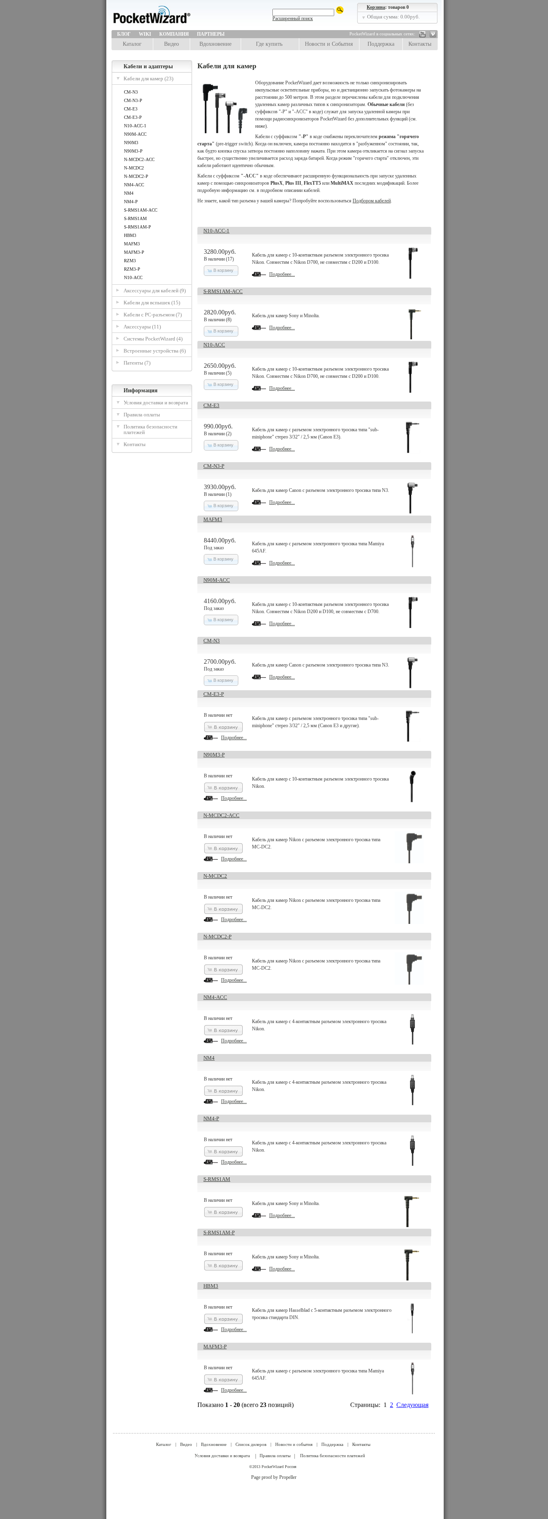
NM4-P (131, 201)
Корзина (376, 7)
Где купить (269, 44)
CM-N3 (131, 92)
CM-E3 (131, 108)
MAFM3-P (134, 252)
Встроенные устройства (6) (155, 351)
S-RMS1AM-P (137, 226)
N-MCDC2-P (136, 176)
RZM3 (130, 260)
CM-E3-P (133, 117)
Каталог (132, 44)
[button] (221, 270)
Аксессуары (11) (142, 327)
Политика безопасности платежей (150, 429)
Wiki (145, 34)
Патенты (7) (137, 363)
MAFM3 (132, 243)
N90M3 (131, 142)
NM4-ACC (134, 184)
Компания (174, 34)
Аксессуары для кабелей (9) (155, 290)
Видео (171, 44)
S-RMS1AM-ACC (140, 210)
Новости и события (294, 1444)
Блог (124, 34)
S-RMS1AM (135, 218)
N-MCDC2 (134, 167)
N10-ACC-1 (135, 125)
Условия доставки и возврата (156, 403)
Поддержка (380, 44)
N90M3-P (133, 151)
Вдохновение (215, 44)
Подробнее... (282, 274)
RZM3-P (132, 269)
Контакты (419, 44)
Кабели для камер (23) (148, 78)
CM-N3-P (133, 100)
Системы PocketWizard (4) (153, 339)
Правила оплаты (142, 415)
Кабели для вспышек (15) (152, 303)
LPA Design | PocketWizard (170, 17)
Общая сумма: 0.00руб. (393, 17)
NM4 (129, 193)
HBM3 (130, 235)
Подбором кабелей (372, 201)
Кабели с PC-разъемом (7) (153, 315)
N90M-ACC (135, 134)
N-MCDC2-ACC (139, 159)
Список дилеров (250, 1444)
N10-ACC (133, 277)
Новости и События (329, 44)
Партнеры (211, 34)
